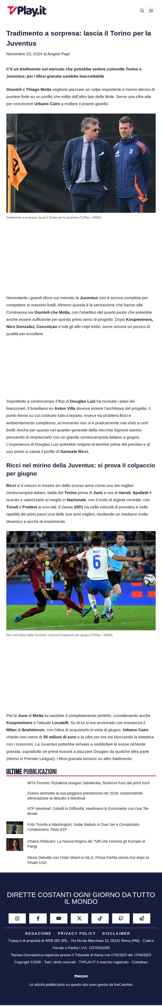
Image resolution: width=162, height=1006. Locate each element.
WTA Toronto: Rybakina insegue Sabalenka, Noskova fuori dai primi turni (88, 783)
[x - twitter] (79, 918)
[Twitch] (121, 918)
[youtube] (59, 918)
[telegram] (141, 918)
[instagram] (17, 918)
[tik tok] (100, 918)
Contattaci (140, 962)
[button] (142, 10)
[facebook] (38, 918)
